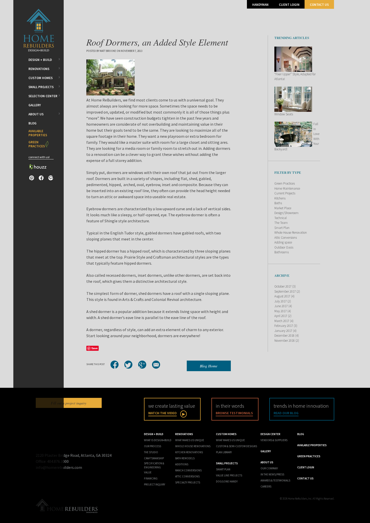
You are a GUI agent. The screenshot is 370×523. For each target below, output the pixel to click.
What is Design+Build (157, 440)
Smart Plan (281, 228)
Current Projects (284, 193)
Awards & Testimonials (275, 480)
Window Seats (283, 114)
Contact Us (319, 5)
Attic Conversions (285, 237)
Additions (181, 464)
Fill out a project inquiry (68, 403)
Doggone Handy (227, 481)
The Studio (151, 452)
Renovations (38, 69)
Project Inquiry (154, 484)
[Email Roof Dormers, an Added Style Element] (156, 365)
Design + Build (40, 60)
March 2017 (281, 321)
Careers (266, 486)
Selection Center (42, 96)
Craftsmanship (154, 458)
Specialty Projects (187, 482)
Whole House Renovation (290, 232)
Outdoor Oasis (283, 247)
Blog (32, 123)
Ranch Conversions (188, 470)
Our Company (269, 468)
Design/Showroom (286, 213)
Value (148, 472)
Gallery (34, 105)
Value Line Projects (229, 475)
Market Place (282, 208)
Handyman (260, 5)
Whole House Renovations (192, 446)
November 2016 (284, 340)
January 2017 (283, 331)
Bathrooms (281, 252)
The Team (281, 223)
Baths (278, 203)
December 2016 (284, 335)
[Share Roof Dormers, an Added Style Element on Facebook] (114, 365)
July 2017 (280, 301)
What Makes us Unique (230, 440)
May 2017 (280, 311)
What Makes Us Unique (189, 440)
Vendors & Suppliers (274, 440)
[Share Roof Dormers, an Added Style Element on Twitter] (128, 365)
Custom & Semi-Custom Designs (236, 446)
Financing (151, 478)
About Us (36, 114)
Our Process (152, 446)
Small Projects (41, 87)
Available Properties (37, 133)
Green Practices (36, 144)
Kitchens (279, 198)
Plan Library (224, 452)
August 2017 (282, 296)
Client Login (289, 5)
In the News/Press (272, 474)
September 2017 (285, 291)
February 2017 (283, 326)
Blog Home (208, 365)
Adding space (283, 242)
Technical (280, 218)
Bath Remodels (185, 458)
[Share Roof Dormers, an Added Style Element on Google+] (142, 365)
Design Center (270, 434)
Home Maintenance (287, 188)
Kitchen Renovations (189, 452)
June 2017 (281, 306)
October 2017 (282, 286)
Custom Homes (40, 78)
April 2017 (280, 316)
